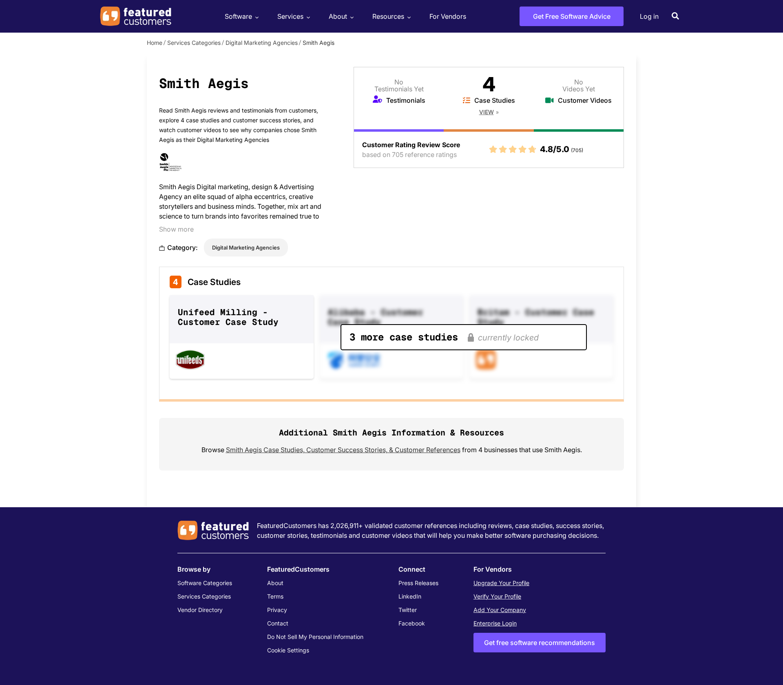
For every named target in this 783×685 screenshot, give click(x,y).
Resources (388, 16)
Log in (649, 16)
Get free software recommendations (539, 643)
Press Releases (418, 582)
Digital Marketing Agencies (262, 42)
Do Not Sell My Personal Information (315, 636)
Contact (277, 623)
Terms (275, 596)
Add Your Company (499, 609)
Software (238, 16)
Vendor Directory (200, 609)
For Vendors (447, 16)
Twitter (407, 609)
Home (154, 42)
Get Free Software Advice (571, 16)
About (338, 16)
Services (290, 16)
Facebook (411, 623)
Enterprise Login (495, 623)
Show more (176, 229)
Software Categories (204, 582)
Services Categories (194, 42)
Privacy (277, 609)
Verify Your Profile (497, 596)
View (486, 111)
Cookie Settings (288, 650)
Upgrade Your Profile (501, 582)
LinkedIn (409, 596)
